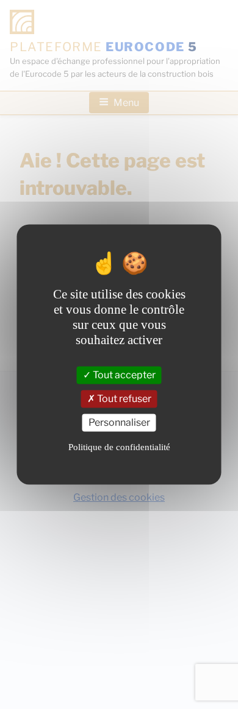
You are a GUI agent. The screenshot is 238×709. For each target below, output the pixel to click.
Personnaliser (119, 423)
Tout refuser (123, 399)
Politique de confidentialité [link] (119, 447)
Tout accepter (123, 375)
